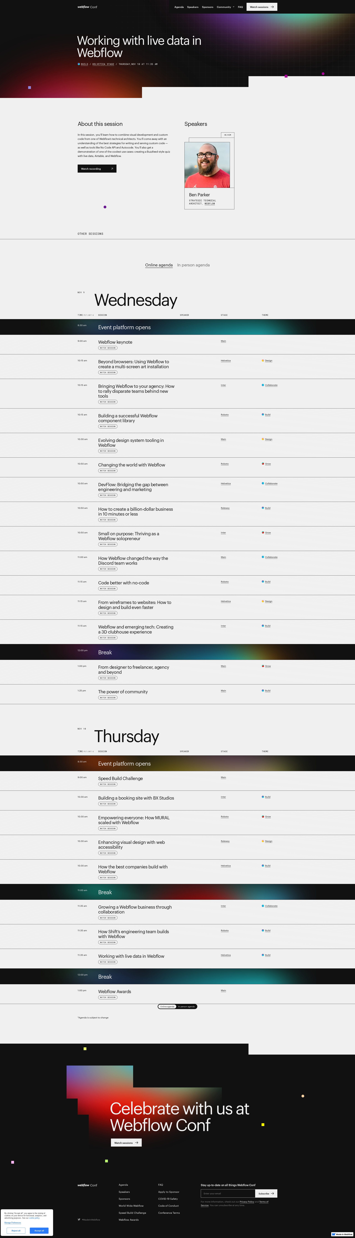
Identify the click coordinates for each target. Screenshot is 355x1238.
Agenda (179, 6)
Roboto (225, 414)
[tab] (159, 264)
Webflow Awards (129, 1219)
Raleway (225, 507)
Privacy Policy (247, 1201)
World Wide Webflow (131, 1205)
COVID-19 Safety (168, 1198)
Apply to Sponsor (168, 1191)
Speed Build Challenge (132, 1212)
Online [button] (167, 1006)
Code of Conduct (168, 1205)
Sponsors (207, 6)
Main (223, 340)
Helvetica (226, 360)
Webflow (210, 203)
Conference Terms (169, 1212)
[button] (225, 6)
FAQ (240, 6)
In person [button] (186, 1006)
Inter (223, 384)
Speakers (192, 6)
